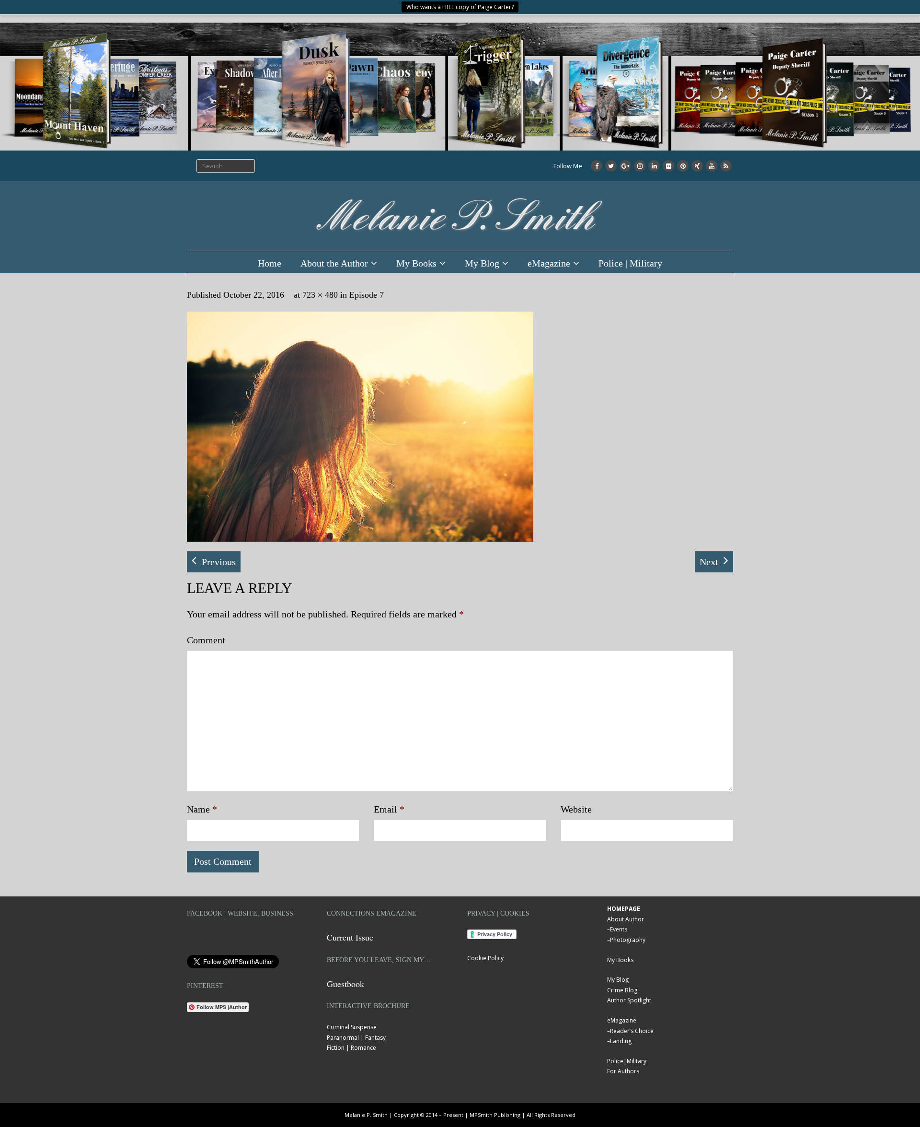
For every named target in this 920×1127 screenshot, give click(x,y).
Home (269, 263)
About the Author (334, 263)
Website (576, 809)
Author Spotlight (629, 1000)
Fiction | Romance (351, 1048)
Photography (627, 940)
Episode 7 (366, 295)
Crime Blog (622, 990)
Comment (206, 640)
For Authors (623, 1071)
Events (618, 929)
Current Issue (350, 937)
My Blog (482, 263)
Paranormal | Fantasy (356, 1038)
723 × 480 (320, 295)
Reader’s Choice (632, 1031)
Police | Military (630, 263)
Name (202, 809)
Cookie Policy (485, 958)
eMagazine (549, 263)
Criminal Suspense (352, 1027)
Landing (621, 1041)
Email (389, 809)
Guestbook (345, 983)
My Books (416, 263)
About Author (625, 919)
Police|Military (626, 1061)
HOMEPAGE (623, 909)
